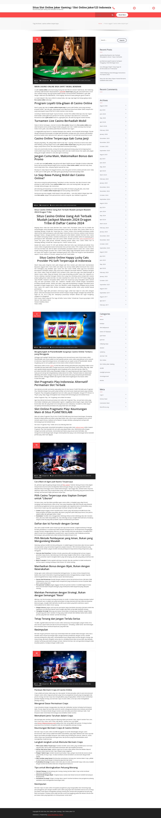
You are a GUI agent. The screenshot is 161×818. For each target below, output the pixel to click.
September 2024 (105, 199)
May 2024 (103, 215)
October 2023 (104, 244)
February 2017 (104, 305)
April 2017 (103, 301)
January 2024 (104, 232)
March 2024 (103, 223)
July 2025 (102, 158)
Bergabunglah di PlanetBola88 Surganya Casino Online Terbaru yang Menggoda (63, 352)
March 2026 (103, 126)
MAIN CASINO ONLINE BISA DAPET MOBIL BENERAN (57, 86)
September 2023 (105, 248)
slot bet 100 (103, 356)
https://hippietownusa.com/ (47, 723)
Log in (101, 395)
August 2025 (103, 154)
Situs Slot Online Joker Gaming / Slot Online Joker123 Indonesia (72, 7)
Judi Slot (102, 340)
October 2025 (104, 146)
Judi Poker (103, 335)
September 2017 (105, 293)
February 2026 (104, 130)
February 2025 (104, 179)
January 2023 (104, 276)
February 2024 (104, 228)
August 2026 (103, 106)
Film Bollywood (104, 327)
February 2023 (104, 272)
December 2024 (105, 187)
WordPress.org (104, 407)
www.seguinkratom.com (87, 238)
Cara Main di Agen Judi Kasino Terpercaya (53, 481)
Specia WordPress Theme (55, 814)
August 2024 (103, 203)
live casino (81, 80)
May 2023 (103, 264)
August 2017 (103, 297)
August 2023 (103, 252)
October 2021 (104, 280)
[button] (113, 15)
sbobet (102, 348)
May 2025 (103, 167)
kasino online (73, 347)
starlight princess (105, 372)
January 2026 (104, 134)
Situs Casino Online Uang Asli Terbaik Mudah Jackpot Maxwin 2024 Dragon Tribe (62, 210)
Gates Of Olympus (105, 331)
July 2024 (102, 207)
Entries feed (103, 399)
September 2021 (105, 284)
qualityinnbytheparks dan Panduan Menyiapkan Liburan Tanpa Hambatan (111, 56)
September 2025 (105, 150)
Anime (101, 319)
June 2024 (103, 211)
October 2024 (104, 195)
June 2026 (103, 114)
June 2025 (103, 162)
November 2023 (105, 240)
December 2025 (105, 138)
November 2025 (105, 142)
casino (53, 205)
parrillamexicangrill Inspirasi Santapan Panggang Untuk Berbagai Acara (111, 62)
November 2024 (105, 191)
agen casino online (57, 475)
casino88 (62, 91)
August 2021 (103, 288)
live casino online (83, 684)
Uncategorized (45, 80)
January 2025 (104, 183)
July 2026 (102, 110)
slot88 (102, 368)
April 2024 (103, 219)
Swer (36, 80)
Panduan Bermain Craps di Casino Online (53, 690)
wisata (102, 380)
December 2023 (105, 236)
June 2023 (103, 260)
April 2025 (103, 171)
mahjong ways (104, 344)
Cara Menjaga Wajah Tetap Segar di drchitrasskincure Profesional (110, 67)
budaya (102, 323)
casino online (55, 80)
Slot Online (103, 360)
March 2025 (103, 175)
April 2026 (103, 122)
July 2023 (102, 256)
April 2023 (103, 268)
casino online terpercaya (65, 80)
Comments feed (104, 403)
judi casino (75, 80)
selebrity (102, 352)
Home (100, 23)
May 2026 (103, 118)
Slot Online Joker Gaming (107, 364)
